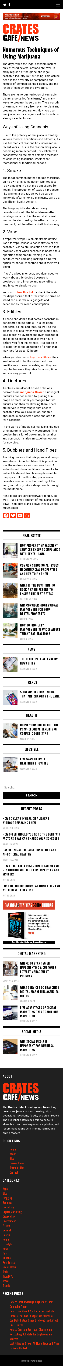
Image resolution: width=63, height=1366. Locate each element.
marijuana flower (32, 392)
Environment (9, 1221)
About (13, 1154)
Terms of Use (17, 1168)
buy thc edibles (40, 357)
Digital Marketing (12, 1212)
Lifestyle (7, 1244)
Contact (14, 1172)
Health (6, 1235)
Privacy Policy (17, 1163)
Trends (6, 1286)
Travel (6, 1281)
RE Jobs (7, 1258)
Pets (5, 1253)
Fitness (6, 1226)
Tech (5, 1272)
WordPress (37, 1360)
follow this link (23, 292)
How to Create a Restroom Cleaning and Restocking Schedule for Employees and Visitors (31, 1334)
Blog (12, 1158)
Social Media (9, 1267)
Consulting (8, 1207)
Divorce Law (9, 1216)
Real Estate (9, 1262)
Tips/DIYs (8, 1276)
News (5, 1249)
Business (7, 1203)
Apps (5, 1189)
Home (13, 1149)
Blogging (7, 1198)
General (7, 1230)
